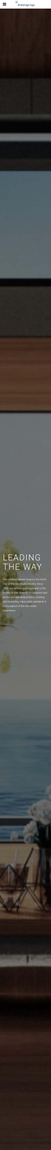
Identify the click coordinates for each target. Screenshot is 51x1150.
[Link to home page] (25, 4)
